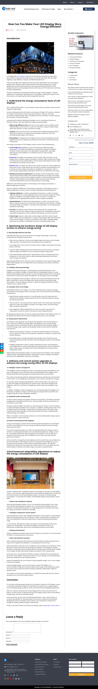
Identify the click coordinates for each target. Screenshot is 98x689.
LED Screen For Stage (48, 9)
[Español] (8, 679)
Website (8, 641)
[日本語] (16, 679)
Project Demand (73, 164)
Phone (70, 158)
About (72, 2)
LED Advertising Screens (31, 9)
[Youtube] (79, 135)
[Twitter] (82, 135)
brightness (17, 147)
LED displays (21, 76)
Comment (9, 632)
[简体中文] (10, 679)
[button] (2, 344)
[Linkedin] (70, 135)
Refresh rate (14, 165)
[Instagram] (76, 135)
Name (8, 635)
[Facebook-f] (73, 135)
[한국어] (18, 679)
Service (80, 2)
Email (8, 638)
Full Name (71, 147)
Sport (59, 9)
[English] (5, 679)
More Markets (68, 9)
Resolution (13, 157)
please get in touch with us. (52, 605)
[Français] (13, 679)
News (64, 2)
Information (89, 2)
